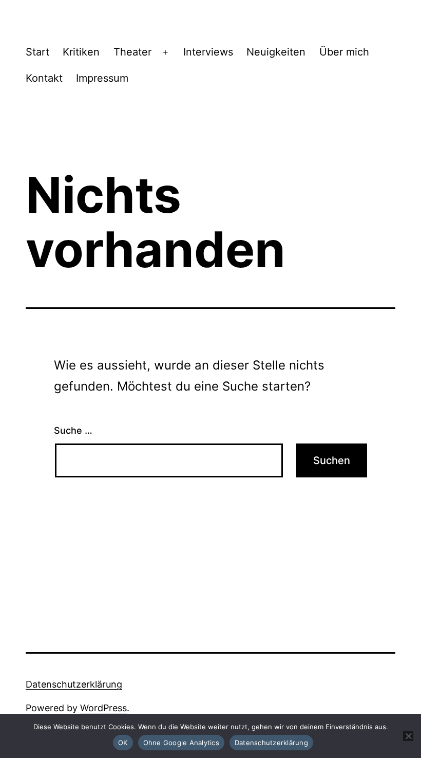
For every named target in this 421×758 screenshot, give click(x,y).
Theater (132, 52)
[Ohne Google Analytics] (408, 736)
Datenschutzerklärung (74, 684)
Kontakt (44, 78)
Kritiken (81, 52)
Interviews (208, 52)
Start (37, 52)
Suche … (73, 430)
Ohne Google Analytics (181, 742)
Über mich (344, 52)
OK (123, 742)
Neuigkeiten (275, 52)
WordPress (103, 707)
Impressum (102, 78)
